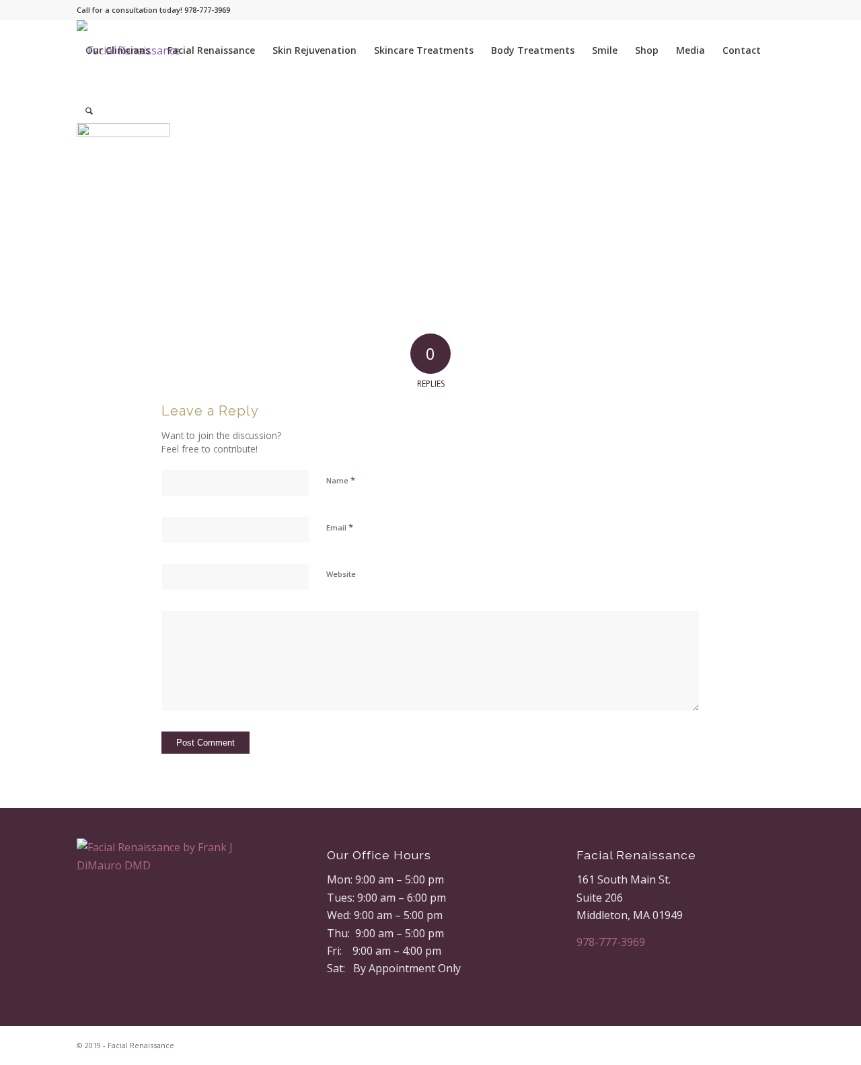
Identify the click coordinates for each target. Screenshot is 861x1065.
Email (339, 527)
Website (341, 574)
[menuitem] (118, 50)
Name (340, 480)
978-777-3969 (610, 942)
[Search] (89, 111)
